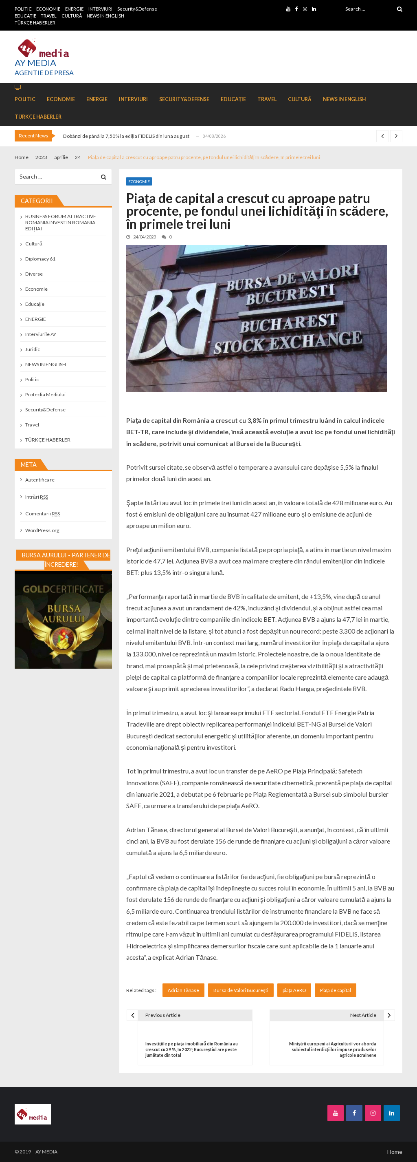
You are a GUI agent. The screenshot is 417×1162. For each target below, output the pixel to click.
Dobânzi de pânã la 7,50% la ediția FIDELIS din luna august (126, 136)
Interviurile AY (40, 334)
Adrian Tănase (183, 990)
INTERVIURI (100, 8)
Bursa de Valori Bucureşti (240, 990)
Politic (32, 379)
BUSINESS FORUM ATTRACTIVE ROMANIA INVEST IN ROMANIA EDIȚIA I (60, 222)
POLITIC (23, 8)
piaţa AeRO (294, 990)
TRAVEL (49, 15)
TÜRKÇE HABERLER (35, 22)
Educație (34, 304)
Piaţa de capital (335, 990)
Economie (139, 181)
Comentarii (42, 513)
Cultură (33, 244)
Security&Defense (137, 8)
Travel (32, 425)
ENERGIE (74, 8)
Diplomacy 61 (40, 259)
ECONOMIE (48, 8)
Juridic (32, 349)
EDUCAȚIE (25, 15)
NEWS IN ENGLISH (105, 15)
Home (394, 1151)
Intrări (36, 497)
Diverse (34, 274)
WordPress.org (42, 530)
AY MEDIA (35, 62)
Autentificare (40, 480)
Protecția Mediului (45, 394)
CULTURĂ (71, 15)
